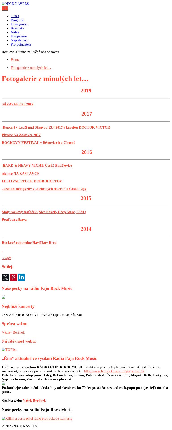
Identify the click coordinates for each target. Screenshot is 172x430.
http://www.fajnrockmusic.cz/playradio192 (114, 371)
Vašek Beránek (34, 400)
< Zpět (6, 258)
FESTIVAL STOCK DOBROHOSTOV (32, 181)
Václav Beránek (13, 332)
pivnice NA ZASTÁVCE (21, 173)
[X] (5, 277)
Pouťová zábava (14, 219)
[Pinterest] (13, 277)
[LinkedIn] (21, 277)
